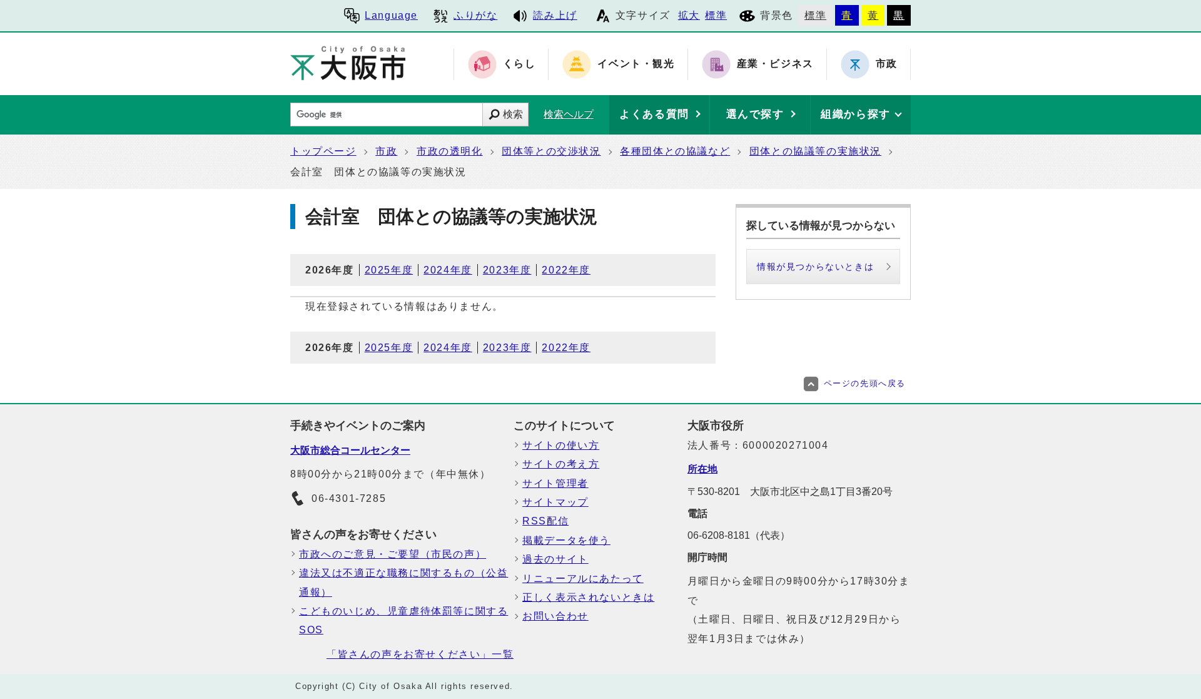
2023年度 (507, 270)
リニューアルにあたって (583, 578)
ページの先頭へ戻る (865, 383)
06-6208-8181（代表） (738, 535)
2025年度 (389, 270)
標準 (716, 15)
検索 (513, 114)
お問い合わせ (555, 616)
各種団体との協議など (675, 151)
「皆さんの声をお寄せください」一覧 (420, 654)
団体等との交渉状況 (551, 151)
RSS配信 (545, 521)
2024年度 (447, 270)
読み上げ (555, 15)
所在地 (702, 469)
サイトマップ (555, 502)
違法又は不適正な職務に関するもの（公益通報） (403, 582)
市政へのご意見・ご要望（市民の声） (392, 554)
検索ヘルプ (569, 114)
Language (391, 15)
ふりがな (475, 15)
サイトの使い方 (560, 445)
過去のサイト (555, 559)
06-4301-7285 (349, 498)
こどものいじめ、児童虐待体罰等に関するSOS (403, 620)
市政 (386, 151)
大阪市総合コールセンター (350, 450)
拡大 (689, 15)
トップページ (323, 151)
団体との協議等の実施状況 (815, 151)
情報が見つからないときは (815, 267)
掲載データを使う (566, 540)
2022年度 (566, 270)
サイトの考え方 (560, 464)
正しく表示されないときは (588, 597)
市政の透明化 (450, 151)
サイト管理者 (555, 483)
